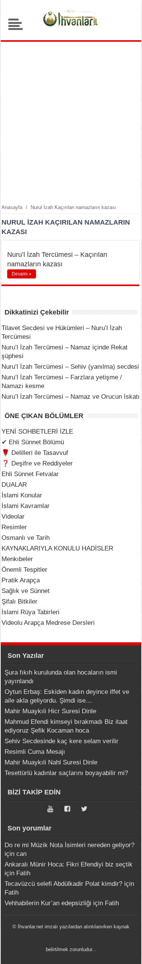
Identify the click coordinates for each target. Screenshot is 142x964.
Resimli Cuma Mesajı (35, 751)
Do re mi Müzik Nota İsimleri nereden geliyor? (69, 845)
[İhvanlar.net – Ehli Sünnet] (71, 28)
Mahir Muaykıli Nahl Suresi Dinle (51, 762)
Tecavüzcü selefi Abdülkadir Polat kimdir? (63, 883)
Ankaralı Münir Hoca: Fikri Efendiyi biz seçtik (69, 864)
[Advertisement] (71, 122)
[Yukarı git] (126, 950)
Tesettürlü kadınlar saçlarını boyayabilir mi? (66, 773)
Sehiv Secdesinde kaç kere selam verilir (62, 741)
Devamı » (21, 274)
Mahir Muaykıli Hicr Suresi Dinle (50, 711)
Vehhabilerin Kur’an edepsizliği (48, 903)
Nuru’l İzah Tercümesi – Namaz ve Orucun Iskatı (71, 396)
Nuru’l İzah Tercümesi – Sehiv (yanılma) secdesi (70, 366)
